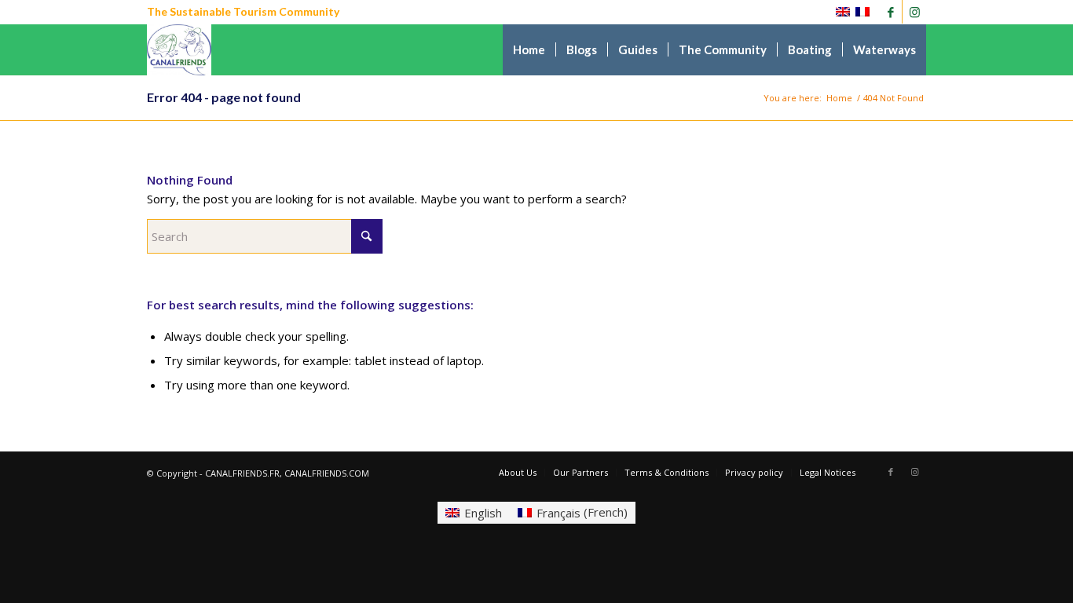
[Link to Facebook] (890, 12)
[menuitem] (529, 49)
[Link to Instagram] (914, 12)
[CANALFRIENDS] (179, 49)
